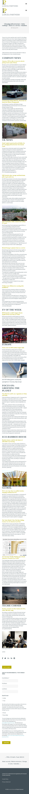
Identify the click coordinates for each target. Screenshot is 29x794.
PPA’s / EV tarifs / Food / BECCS (14, 757)
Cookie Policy (5, 779)
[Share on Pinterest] (14, 658)
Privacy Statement (6, 782)
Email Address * (5, 678)
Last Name (4, 688)
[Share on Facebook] (2, 658)
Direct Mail (5, 715)
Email (4, 712)
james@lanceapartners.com (8, 722)
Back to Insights (6, 667)
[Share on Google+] (8, 658)
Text (4, 700)
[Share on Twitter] (5, 658)
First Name (4, 683)
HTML (4, 698)
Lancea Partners (12, 789)
